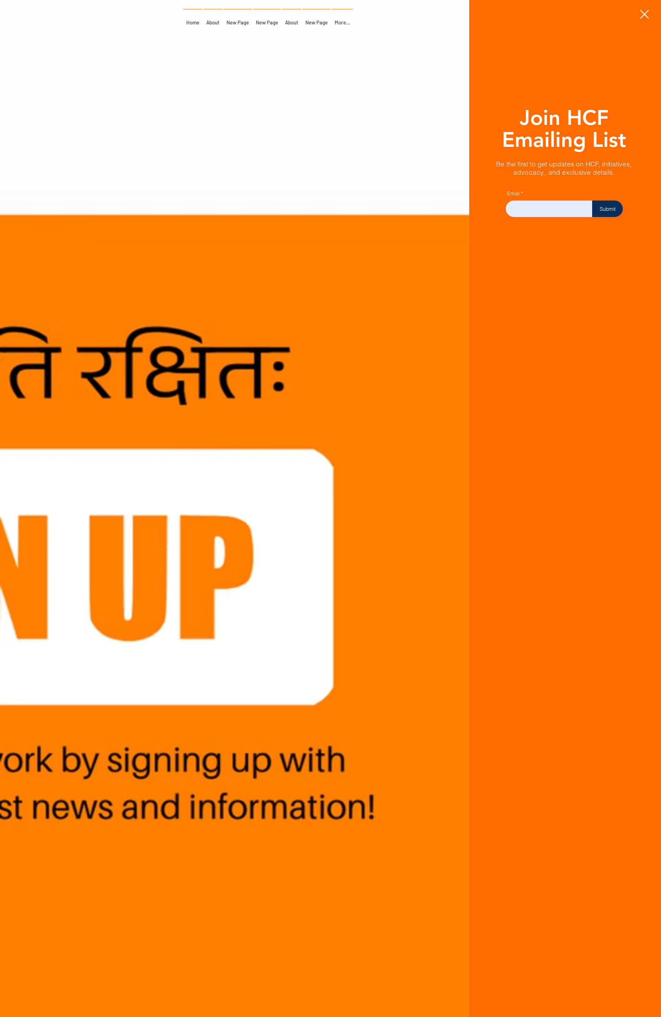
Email (513, 193)
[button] (644, 14)
